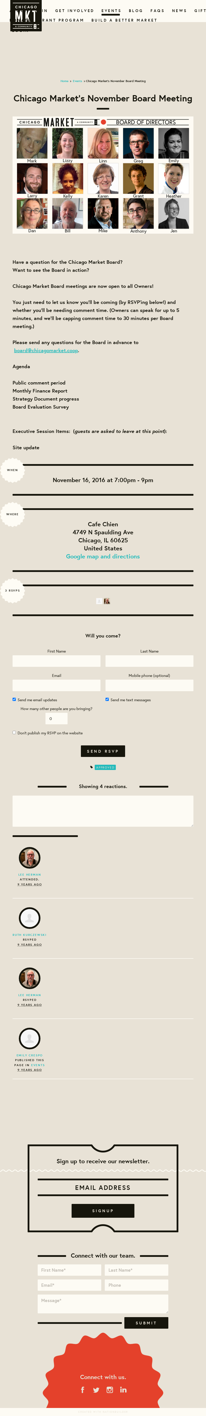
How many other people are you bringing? (56, 708)
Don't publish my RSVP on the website (50, 732)
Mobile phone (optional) (149, 675)
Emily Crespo (30, 1055)
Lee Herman (29, 874)
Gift (200, 10)
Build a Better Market (121, 20)
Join (41, 10)
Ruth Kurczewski (30, 935)
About (18, 10)
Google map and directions (103, 556)
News (179, 10)
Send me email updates (37, 699)
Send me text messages (131, 699)
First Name (56, 651)
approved (105, 767)
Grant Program (59, 20)
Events (110, 10)
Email (56, 675)
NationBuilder (115, 1411)
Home (64, 81)
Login (20, 30)
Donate (19, 20)
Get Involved (73, 10)
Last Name (149, 651)
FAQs (157, 10)
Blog (135, 10)
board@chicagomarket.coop (46, 350)
